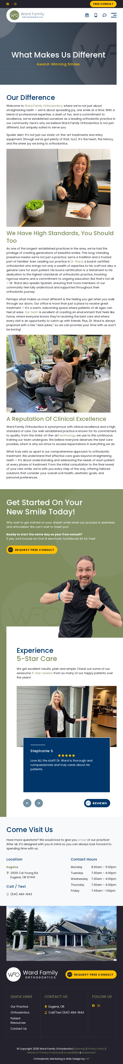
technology (68, 435)
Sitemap (80, 1049)
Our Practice (19, 1007)
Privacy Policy (96, 1049)
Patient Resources (18, 1020)
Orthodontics (20, 1012)
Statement (89, 1052)
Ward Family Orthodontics (43, 106)
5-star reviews (42, 673)
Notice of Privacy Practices (44, 1052)
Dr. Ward (77, 261)
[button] (114, 15)
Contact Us (19, 1029)
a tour (82, 840)
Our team (31, 312)
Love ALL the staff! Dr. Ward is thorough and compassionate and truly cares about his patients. (61, 765)
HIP (87, 1059)
